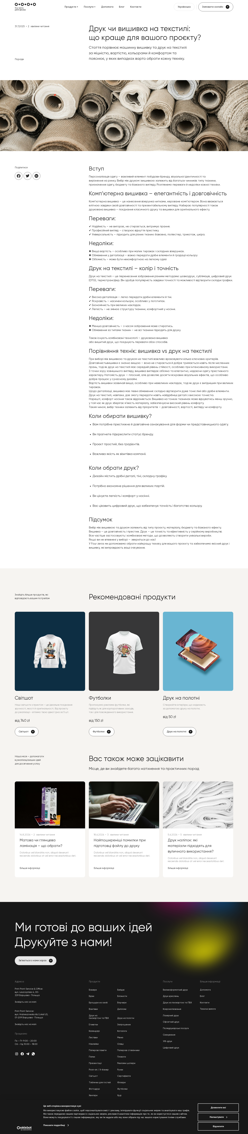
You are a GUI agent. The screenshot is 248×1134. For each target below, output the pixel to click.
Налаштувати (217, 1117)
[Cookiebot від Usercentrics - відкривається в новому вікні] (24, 1128)
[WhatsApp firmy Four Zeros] (33, 1054)
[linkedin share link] (36, 176)
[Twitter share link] (27, 176)
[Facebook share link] (19, 176)
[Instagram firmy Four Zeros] (17, 1054)
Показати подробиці (54, 1125)
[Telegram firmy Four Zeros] (28, 1054)
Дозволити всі (218, 1107)
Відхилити (218, 1126)
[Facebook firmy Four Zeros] (22, 1054)
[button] (71, 7)
